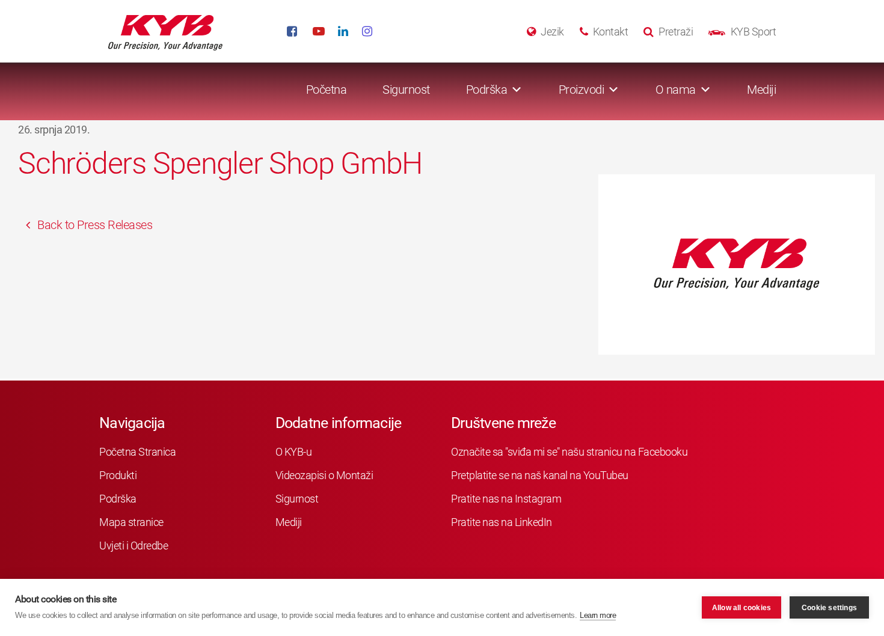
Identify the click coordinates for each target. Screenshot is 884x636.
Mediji (761, 89)
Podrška (118, 498)
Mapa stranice (131, 522)
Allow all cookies (741, 608)
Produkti (118, 475)
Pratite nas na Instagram (506, 498)
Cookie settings (829, 608)
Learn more (598, 615)
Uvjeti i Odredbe (133, 545)
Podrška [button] (487, 89)
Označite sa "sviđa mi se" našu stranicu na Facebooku (569, 451)
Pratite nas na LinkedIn (501, 522)
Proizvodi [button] (581, 89)
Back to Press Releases (94, 225)
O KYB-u (293, 451)
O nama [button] (675, 89)
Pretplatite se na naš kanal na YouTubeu (539, 475)
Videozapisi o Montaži (324, 475)
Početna (326, 89)
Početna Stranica (137, 451)
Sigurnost (406, 89)
